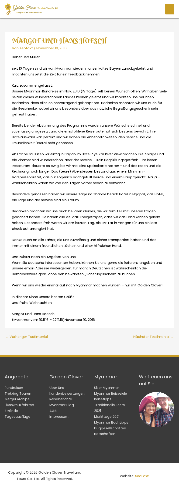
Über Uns (56, 387)
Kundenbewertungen (67, 393)
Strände (11, 410)
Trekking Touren (18, 393)
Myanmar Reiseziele (110, 393)
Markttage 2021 (106, 416)
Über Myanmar (106, 387)
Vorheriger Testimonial (26, 336)
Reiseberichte (60, 399)
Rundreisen (14, 387)
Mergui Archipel (17, 399)
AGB (53, 410)
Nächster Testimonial (153, 336)
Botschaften (104, 433)
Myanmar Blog (61, 405)
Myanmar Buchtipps (111, 422)
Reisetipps (102, 399)
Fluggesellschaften (110, 428)
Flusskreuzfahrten (19, 405)
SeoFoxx (142, 476)
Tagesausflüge (17, 416)
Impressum (59, 416)
